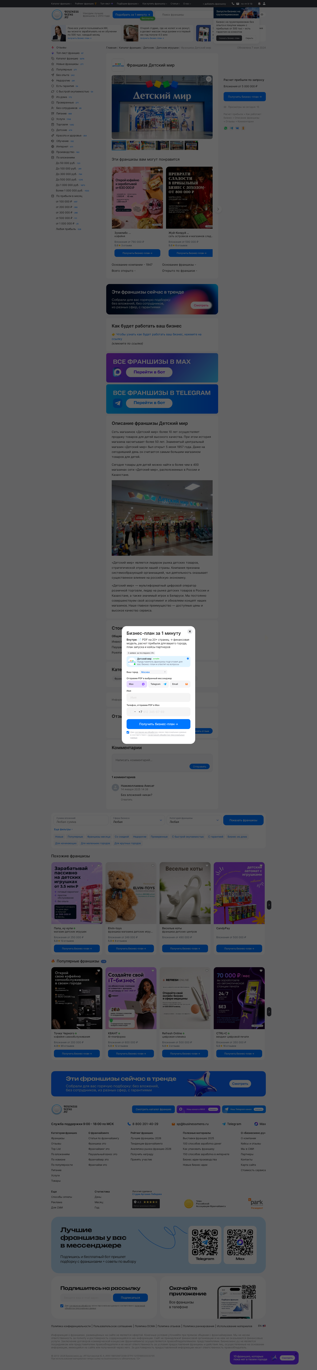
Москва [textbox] (145, 672)
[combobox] (153, 672)
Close (190, 631)
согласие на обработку (146, 732)
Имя (129, 690)
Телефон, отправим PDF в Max (143, 705)
